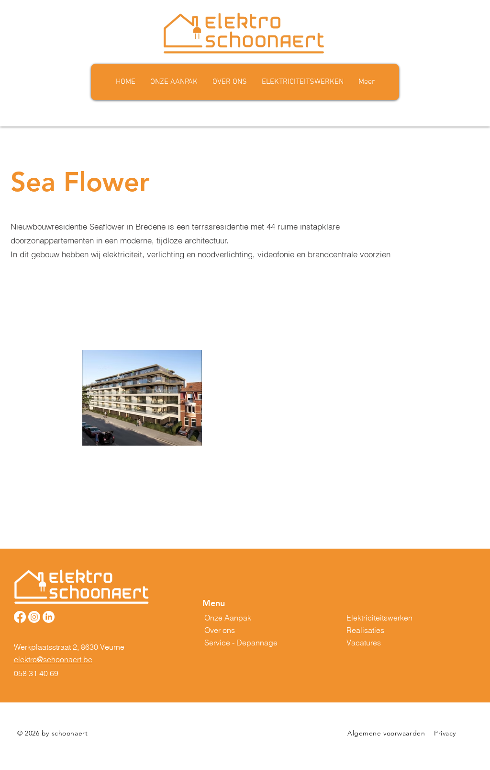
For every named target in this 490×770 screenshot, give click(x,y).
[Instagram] (34, 617)
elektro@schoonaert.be (53, 659)
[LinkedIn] (49, 617)
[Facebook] (20, 617)
